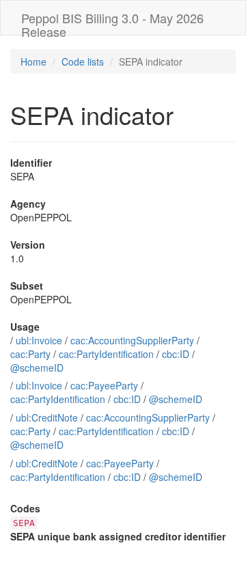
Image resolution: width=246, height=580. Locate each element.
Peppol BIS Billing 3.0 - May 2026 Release (112, 22)
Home (33, 61)
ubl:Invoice (39, 340)
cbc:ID (175, 354)
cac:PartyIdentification (106, 354)
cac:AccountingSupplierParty (132, 340)
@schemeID (37, 367)
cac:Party (30, 354)
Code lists (83, 61)
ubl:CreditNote (47, 417)
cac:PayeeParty (104, 385)
